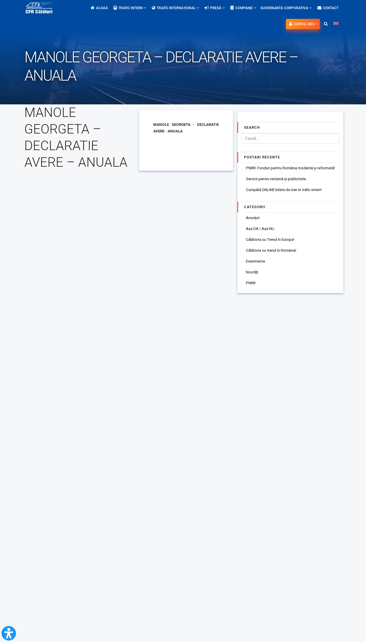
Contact (331, 8)
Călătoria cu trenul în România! (271, 250)
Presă (216, 8)
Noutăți (252, 272)
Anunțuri (253, 218)
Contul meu (305, 24)
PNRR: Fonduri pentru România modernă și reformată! (290, 168)
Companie (244, 8)
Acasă (102, 8)
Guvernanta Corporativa (284, 8)
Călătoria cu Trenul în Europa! (270, 239)
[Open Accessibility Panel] (8, 633)
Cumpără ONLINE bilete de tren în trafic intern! (284, 190)
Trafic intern (131, 8)
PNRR (251, 283)
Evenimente (255, 261)
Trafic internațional (176, 8)
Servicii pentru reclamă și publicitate (276, 179)
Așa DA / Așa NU (260, 228)
